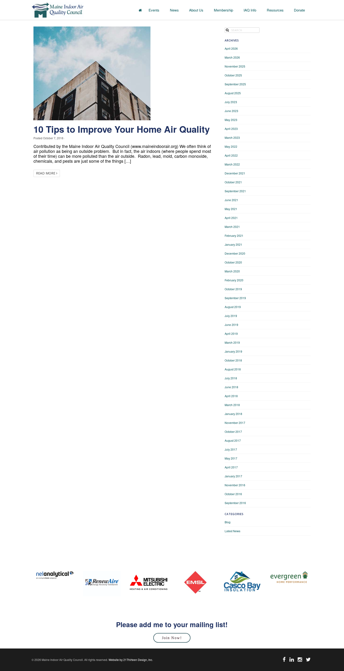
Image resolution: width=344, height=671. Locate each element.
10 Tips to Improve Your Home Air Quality (121, 129)
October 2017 (233, 432)
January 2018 (233, 414)
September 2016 (235, 503)
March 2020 (232, 271)
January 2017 (233, 476)
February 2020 (234, 280)
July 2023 (231, 102)
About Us (196, 10)
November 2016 (235, 485)
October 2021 (233, 182)
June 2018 (231, 387)
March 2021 (232, 227)
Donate (299, 10)
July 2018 (231, 378)
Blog (228, 522)
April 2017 (231, 467)
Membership (223, 10)
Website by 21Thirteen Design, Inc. (130, 660)
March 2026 (232, 57)
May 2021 (231, 209)
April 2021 (231, 218)
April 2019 (231, 334)
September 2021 (235, 191)
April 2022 (231, 155)
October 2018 (233, 360)
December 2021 (235, 173)
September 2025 (235, 84)
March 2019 (232, 342)
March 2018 (232, 405)
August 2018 (233, 369)
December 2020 (235, 253)
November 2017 (235, 423)
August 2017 (233, 440)
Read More (46, 173)
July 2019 (231, 316)
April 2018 (231, 396)
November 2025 (235, 66)
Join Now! (172, 638)
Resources (275, 10)
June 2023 (231, 111)
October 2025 (233, 75)
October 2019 (233, 289)
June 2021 (231, 200)
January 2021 (233, 244)
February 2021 (234, 235)
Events (154, 10)
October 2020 (233, 262)
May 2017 (231, 458)
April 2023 (231, 129)
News (174, 10)
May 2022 (231, 146)
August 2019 (233, 307)
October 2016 (233, 494)
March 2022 (232, 164)
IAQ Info (250, 10)
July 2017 (231, 449)
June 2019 (231, 325)
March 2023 (232, 137)
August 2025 (233, 93)
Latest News (232, 531)
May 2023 (231, 120)
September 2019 (235, 298)
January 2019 (233, 351)
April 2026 (231, 48)
